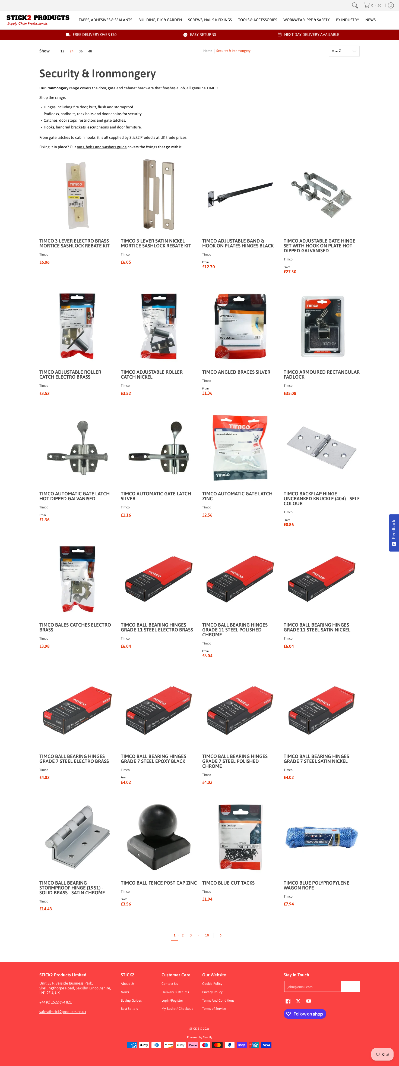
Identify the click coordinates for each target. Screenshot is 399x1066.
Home (207, 51)
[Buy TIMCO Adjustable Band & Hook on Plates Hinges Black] (240, 195)
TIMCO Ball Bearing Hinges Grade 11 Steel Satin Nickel (317, 627)
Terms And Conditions (218, 1000)
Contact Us (170, 984)
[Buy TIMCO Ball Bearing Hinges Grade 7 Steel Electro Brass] (77, 710)
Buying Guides (131, 1000)
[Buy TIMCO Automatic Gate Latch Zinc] (240, 448)
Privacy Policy (212, 992)
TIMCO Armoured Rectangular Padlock (322, 374)
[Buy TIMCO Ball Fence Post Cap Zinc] (159, 837)
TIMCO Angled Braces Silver (236, 372)
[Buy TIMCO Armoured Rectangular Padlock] (322, 326)
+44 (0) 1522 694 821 (55, 1002)
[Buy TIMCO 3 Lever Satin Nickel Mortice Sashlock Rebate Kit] (159, 195)
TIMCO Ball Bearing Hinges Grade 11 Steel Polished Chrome (235, 629)
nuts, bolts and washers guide (102, 147)
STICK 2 (194, 1028)
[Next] (222, 935)
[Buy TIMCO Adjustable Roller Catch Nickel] (159, 326)
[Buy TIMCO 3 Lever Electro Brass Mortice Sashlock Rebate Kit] (77, 195)
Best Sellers (129, 1009)
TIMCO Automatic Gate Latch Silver (156, 496)
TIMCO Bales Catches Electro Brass (75, 627)
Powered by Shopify (199, 1037)
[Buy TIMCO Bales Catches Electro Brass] (77, 579)
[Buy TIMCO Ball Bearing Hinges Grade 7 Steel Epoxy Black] (159, 710)
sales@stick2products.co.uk (62, 1012)
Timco (43, 254)
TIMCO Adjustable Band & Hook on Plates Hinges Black (238, 243)
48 (90, 51)
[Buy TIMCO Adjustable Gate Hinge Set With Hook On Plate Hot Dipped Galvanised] (322, 195)
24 (72, 51)
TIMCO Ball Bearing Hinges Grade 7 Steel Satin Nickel (316, 758)
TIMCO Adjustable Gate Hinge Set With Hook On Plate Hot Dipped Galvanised (319, 245)
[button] (288, 1001)
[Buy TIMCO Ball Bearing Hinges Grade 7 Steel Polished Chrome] (240, 710)
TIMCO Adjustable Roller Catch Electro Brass (70, 374)
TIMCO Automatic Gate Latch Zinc (237, 496)
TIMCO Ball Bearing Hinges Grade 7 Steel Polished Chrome (235, 761)
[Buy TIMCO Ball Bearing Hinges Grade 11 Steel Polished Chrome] (240, 579)
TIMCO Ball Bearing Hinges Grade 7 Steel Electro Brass (74, 758)
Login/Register (172, 1000)
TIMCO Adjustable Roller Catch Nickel (152, 374)
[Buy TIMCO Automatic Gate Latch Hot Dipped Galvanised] (77, 448)
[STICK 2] (38, 20)
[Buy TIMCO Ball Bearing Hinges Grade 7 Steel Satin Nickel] (322, 710)
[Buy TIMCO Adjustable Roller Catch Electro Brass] (77, 326)
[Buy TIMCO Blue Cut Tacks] (240, 837)
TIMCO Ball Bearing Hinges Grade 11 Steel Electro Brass (157, 627)
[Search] (355, 5)
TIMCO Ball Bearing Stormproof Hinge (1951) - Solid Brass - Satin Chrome (72, 887)
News (125, 992)
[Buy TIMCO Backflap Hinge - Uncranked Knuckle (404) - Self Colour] (322, 448)
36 (81, 51)
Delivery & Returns (175, 992)
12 (62, 51)
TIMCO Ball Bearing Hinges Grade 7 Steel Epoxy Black (153, 758)
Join (350, 986)
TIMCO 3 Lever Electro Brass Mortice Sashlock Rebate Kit (74, 243)
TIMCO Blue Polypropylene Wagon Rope (316, 885)
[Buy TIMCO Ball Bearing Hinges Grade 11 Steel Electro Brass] (159, 579)
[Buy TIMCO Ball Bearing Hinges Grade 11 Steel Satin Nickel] (322, 579)
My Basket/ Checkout (177, 1009)
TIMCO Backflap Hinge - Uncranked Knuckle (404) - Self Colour (322, 498)
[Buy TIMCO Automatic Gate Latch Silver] (159, 448)
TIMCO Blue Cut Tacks (228, 883)
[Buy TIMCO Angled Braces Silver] (240, 326)
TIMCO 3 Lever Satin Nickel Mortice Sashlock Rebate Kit (156, 243)
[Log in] (390, 5)
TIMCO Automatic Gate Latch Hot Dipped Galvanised (74, 496)
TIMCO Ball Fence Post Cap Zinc (159, 883)
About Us (127, 984)
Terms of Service (214, 1009)
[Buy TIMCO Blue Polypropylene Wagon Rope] (322, 837)
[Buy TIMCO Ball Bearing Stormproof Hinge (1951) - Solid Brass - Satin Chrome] (77, 837)
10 (207, 935)
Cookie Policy (212, 984)
